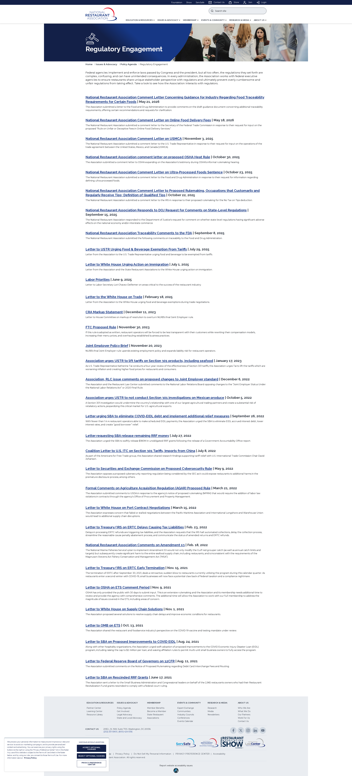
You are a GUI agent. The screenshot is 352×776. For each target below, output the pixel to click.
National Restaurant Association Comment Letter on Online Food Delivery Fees (148, 120)
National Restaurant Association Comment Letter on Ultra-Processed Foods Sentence (154, 172)
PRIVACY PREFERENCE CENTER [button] (192, 754)
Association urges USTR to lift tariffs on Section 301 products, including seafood (149, 361)
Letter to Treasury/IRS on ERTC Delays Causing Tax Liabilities (135, 527)
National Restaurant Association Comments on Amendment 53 (135, 545)
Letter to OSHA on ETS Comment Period (118, 587)
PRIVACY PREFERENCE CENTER (91, 764)
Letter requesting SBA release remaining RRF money (127, 436)
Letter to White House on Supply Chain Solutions (124, 609)
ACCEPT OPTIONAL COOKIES (91, 748)
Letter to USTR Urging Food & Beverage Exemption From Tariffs (136, 249)
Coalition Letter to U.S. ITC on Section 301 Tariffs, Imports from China (140, 451)
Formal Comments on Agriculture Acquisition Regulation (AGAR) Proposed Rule (148, 488)
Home (89, 64)
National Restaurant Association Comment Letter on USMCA (134, 139)
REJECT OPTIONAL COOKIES (91, 756)
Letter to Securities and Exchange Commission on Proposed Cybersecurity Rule (149, 469)
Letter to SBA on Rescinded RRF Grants (117, 677)
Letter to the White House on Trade (114, 297)
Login (263, 2)
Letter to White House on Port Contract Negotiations (128, 508)
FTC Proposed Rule (101, 327)
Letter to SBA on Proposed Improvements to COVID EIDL (131, 642)
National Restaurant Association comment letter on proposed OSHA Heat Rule (148, 157)
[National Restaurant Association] (101, 14)
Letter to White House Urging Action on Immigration (127, 264)
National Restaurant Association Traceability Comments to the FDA (139, 233)
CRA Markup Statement (104, 312)
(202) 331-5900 (110, 731)
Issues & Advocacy (106, 64)
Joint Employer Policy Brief (107, 346)
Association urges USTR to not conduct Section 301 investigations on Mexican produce (155, 398)
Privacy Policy (30, 758)
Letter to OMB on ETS (103, 625)
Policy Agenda (128, 64)
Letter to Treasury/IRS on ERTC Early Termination (125, 568)
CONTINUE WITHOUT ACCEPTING (91, 742)
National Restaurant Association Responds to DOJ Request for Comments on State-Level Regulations (166, 210)
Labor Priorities (98, 280)
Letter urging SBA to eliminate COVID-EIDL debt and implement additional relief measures (157, 416)
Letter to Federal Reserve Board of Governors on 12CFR (130, 661)
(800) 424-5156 (125, 731)
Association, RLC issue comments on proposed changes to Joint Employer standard (152, 379)
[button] (140, 20)
